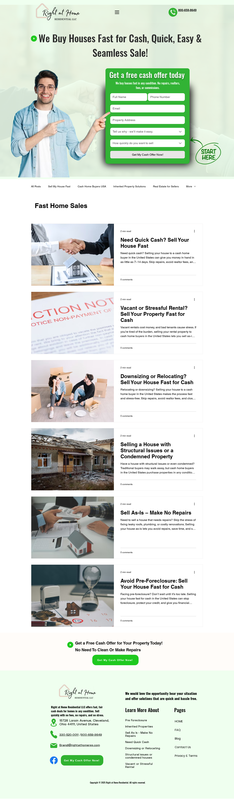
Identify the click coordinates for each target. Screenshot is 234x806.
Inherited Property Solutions (129, 186)
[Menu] (117, 12)
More (189, 186)
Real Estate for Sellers (166, 186)
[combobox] (147, 131)
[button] (115, 660)
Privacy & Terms (182, 756)
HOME (179, 721)
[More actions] (195, 231)
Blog (178, 738)
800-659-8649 (91, 734)
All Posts (36, 186)
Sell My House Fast (59, 186)
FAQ (178, 730)
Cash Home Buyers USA (92, 186)
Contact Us (182, 747)
